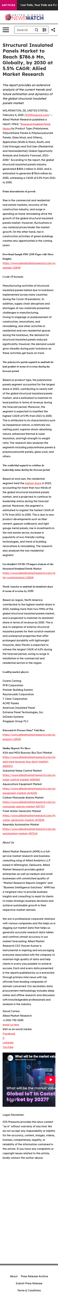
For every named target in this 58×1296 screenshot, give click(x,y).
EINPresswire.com (37, 115)
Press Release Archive (34, 1276)
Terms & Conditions (29, 1290)
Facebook (9, 1033)
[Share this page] (53, 30)
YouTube (8, 1047)
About (14, 1276)
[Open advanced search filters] (44, 30)
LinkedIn (8, 1042)
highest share (33, 483)
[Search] (36, 30)
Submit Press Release (29, 1283)
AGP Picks (8, 5)
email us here (11, 1024)
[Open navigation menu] (6, 30)
